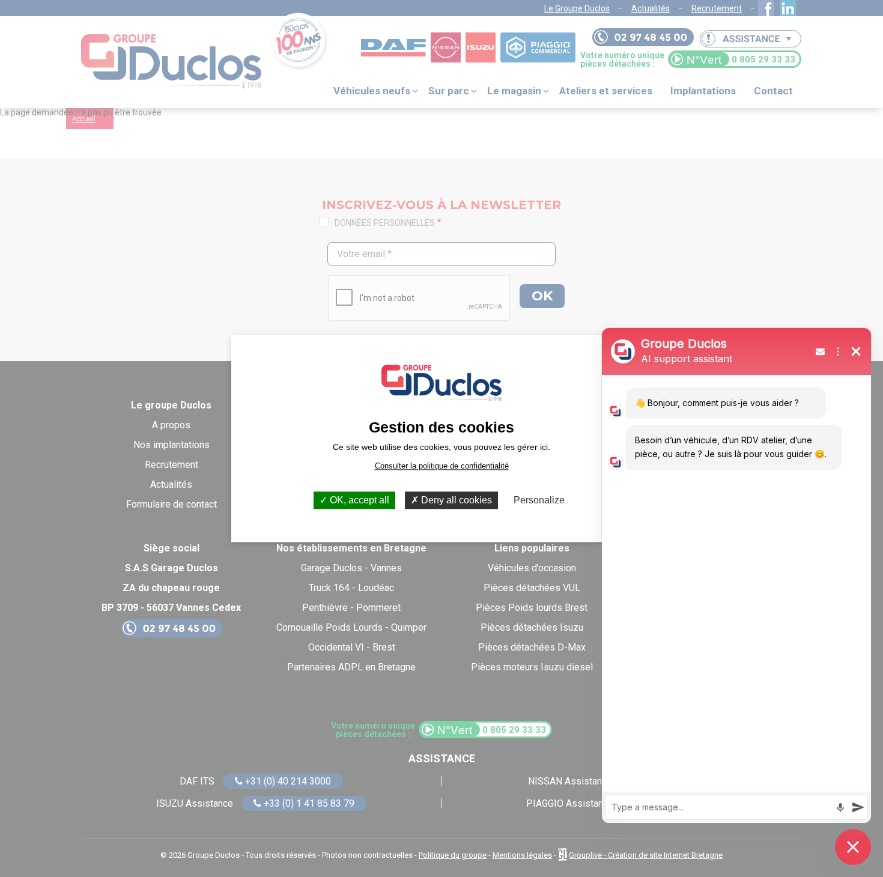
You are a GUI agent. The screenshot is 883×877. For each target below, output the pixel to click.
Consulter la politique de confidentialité (442, 465)
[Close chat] (853, 847)
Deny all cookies (455, 500)
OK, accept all (358, 500)
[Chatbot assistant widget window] (736, 575)
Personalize (539, 500)
